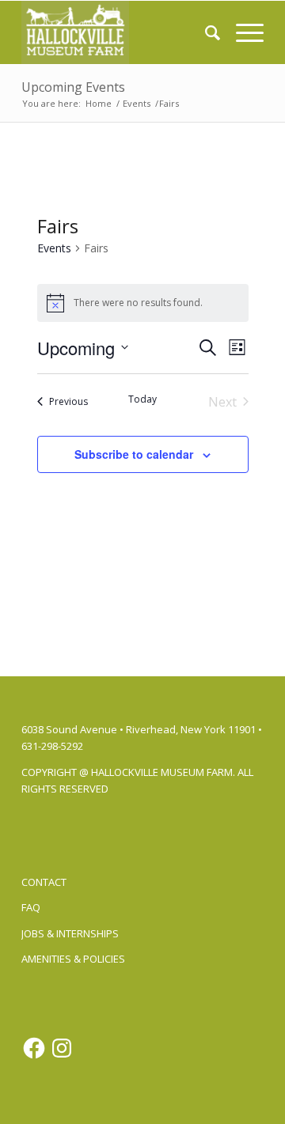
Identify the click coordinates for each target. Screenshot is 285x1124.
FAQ (30, 907)
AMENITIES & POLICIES (73, 959)
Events (54, 247)
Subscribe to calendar (133, 454)
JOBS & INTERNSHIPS (70, 933)
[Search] (204, 32)
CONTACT (43, 882)
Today (142, 399)
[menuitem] (204, 32)
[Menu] (242, 32)
